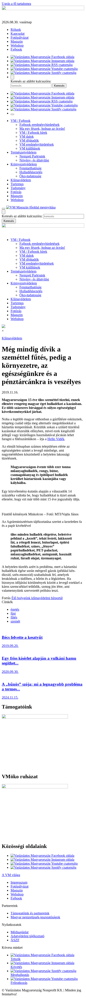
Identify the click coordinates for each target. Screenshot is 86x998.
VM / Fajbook (20, 121)
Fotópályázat (19, 37)
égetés (15, 609)
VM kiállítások (29, 148)
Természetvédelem (23, 152)
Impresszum (19, 882)
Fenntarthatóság (30, 168)
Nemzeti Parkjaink (32, 156)
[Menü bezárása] (12, 114)
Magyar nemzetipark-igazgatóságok (35, 917)
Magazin (17, 41)
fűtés (14, 617)
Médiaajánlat (19, 932)
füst (13, 613)
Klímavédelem (21, 180)
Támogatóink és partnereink (30, 913)
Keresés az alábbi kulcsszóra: (31, 81)
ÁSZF (15, 940)
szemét (15, 621)
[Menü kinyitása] (3, 208)
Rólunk (16, 29)
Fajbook (16, 49)
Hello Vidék (55, 439)
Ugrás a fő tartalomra (16, 3)
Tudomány (18, 188)
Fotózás (16, 192)
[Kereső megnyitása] (12, 77)
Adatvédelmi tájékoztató (27, 936)
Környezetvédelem (24, 164)
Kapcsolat (17, 33)
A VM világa (11, 875)
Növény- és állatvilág (34, 160)
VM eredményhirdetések (36, 144)
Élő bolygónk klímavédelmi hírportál (37, 598)
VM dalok (26, 136)
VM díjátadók (29, 140)
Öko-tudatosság (30, 176)
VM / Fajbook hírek (33, 132)
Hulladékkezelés (30, 172)
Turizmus (17, 184)
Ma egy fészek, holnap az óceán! (42, 128)
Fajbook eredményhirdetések (39, 124)
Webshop (17, 45)
